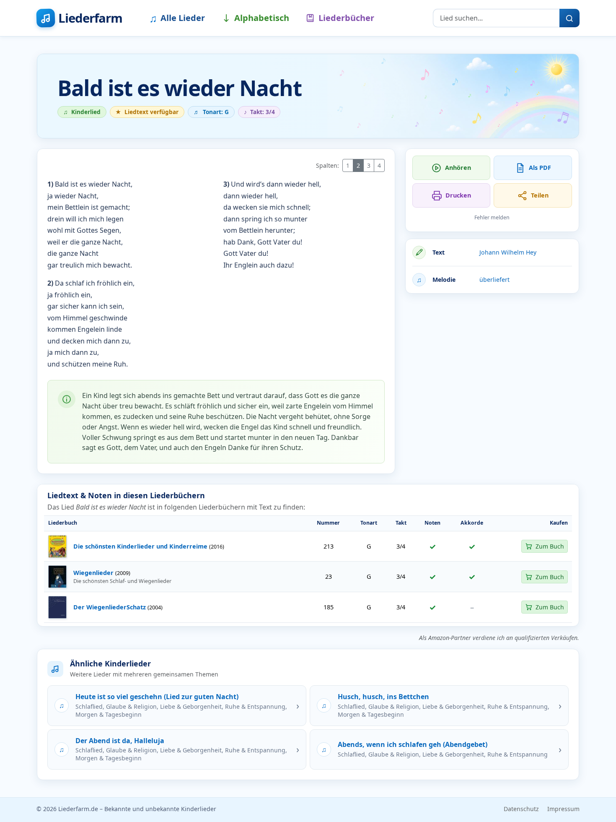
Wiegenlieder (93, 573)
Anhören (458, 168)
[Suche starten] (569, 18)
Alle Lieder (177, 18)
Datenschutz (521, 809)
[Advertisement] (492, 359)
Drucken (458, 195)
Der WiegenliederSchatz (109, 607)
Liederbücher (346, 17)
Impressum (563, 809)
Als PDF (540, 168)
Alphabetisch (261, 17)
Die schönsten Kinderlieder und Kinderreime (140, 546)
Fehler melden (492, 217)
